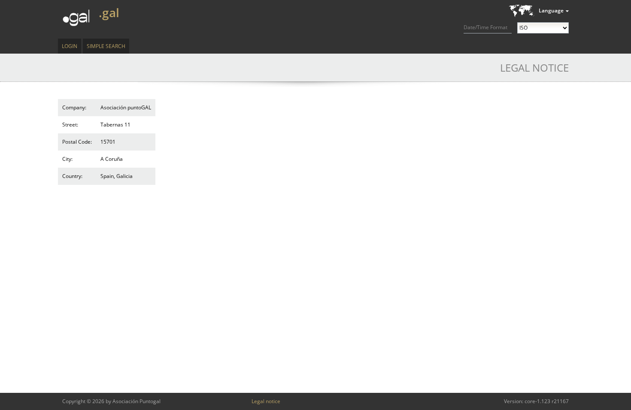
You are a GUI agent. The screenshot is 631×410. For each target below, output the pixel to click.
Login (69, 46)
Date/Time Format (485, 27)
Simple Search (106, 46)
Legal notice (266, 401)
